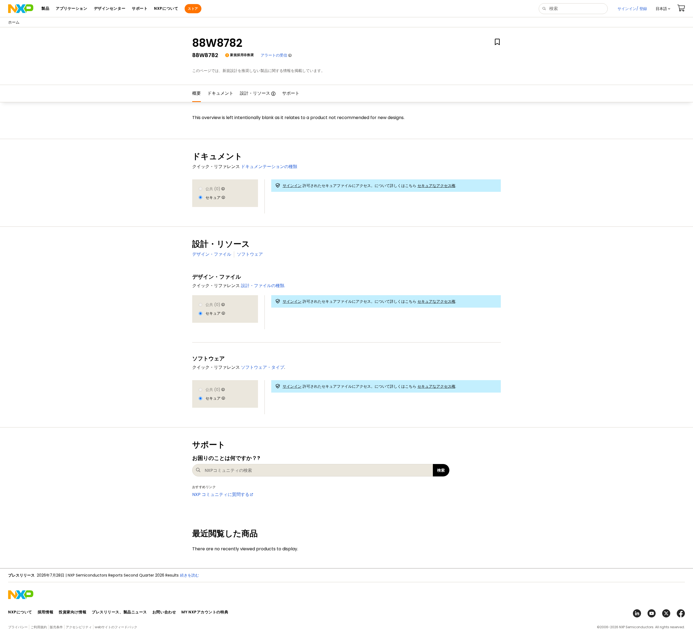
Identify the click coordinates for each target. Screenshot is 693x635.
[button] (663, 9)
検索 (441, 470)
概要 (196, 93)
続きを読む (189, 575)
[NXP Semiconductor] (20, 8)
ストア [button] (193, 8)
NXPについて (20, 612)
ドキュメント (220, 93)
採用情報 (45, 612)
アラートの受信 (274, 55)
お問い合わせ (164, 612)
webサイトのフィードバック (116, 627)
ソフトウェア (250, 254)
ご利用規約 (39, 627)
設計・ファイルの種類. (263, 285)
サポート (290, 93)
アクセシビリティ (79, 627)
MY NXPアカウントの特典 (204, 612)
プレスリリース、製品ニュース (119, 612)
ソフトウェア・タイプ (262, 367)
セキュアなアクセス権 (436, 185)
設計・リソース (255, 93)
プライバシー (18, 627)
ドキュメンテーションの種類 (269, 166)
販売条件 (56, 627)
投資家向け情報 (72, 612)
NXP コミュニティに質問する (220, 494)
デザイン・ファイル (211, 254)
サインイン (292, 185)
